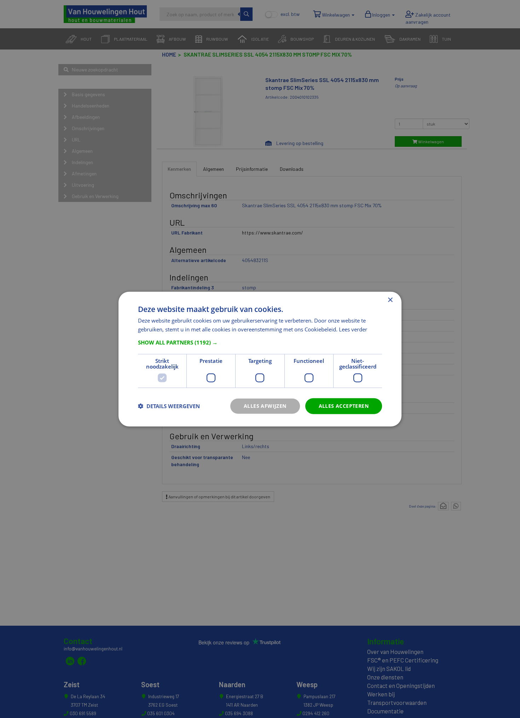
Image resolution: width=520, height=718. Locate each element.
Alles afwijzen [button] (265, 406)
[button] (260, 342)
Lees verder (353, 329)
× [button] (390, 300)
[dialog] (260, 359)
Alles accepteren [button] (344, 406)
